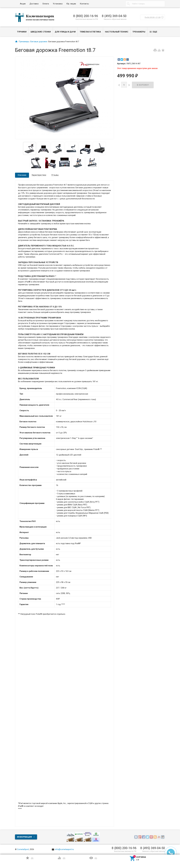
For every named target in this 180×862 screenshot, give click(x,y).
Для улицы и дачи (65, 32)
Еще (153, 31)
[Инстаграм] (163, 837)
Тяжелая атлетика (90, 32)
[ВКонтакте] (119, 59)
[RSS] (155, 837)
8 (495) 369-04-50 (114, 16)
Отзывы (55, 175)
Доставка (34, 4)
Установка (57, 4)
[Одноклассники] (124, 59)
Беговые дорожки (39, 41)
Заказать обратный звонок (115, 19)
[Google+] (140, 837)
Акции (23, 4)
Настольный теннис (116, 32)
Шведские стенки (41, 32)
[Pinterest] (152, 837)
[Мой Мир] (127, 59)
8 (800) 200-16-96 (85, 16)
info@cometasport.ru (63, 849)
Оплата (45, 4)
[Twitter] (122, 59)
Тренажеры (138, 32)
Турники (21, 32)
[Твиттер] (148, 837)
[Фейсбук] (144, 837)
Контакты (84, 4)
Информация (24, 837)
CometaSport (23, 849)
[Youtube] (159, 837)
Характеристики (39, 175)
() (29, 858)
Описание (22, 175)
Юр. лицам (71, 4)
